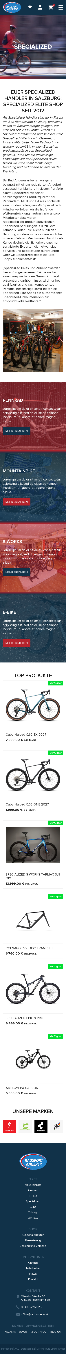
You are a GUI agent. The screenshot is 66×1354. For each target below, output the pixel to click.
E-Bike (33, 1195)
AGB (16, 1349)
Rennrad (33, 1190)
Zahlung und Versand (33, 1245)
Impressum (7, 1349)
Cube (33, 1206)
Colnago (33, 1212)
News (33, 1273)
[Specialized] (9, 1126)
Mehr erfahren (17, 431)
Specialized (33, 1201)
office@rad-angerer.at (34, 1314)
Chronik (33, 1262)
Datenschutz (28, 1349)
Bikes (33, 1179)
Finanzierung (33, 1240)
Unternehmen (33, 1257)
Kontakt (33, 1279)
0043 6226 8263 (32, 1307)
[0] (51, 7)
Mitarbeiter (33, 1268)
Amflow (33, 1218)
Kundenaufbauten (33, 1234)
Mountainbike (33, 1184)
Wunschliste (28, 7)
